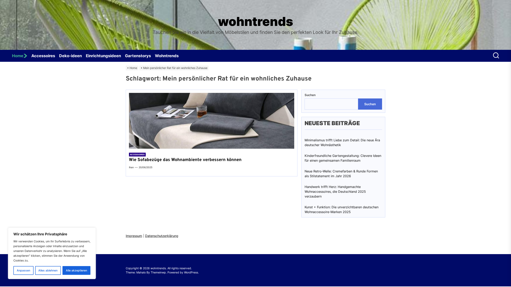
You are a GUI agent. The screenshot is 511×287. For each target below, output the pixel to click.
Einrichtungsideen (103, 55)
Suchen (310, 95)
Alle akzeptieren (76, 270)
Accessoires (43, 55)
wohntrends (255, 21)
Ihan (131, 167)
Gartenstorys (138, 55)
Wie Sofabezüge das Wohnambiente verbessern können (185, 160)
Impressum (134, 236)
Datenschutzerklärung (161, 236)
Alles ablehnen (47, 270)
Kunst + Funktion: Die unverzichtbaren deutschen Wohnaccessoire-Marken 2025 (341, 209)
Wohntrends (167, 55)
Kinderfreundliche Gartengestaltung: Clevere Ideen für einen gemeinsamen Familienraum (343, 158)
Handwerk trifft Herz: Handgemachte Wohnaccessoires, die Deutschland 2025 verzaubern (335, 191)
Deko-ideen (70, 55)
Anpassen (23, 270)
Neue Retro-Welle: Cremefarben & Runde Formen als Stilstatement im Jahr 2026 (341, 173)
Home (17, 55)
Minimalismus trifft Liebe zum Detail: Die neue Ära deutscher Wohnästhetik (342, 142)
